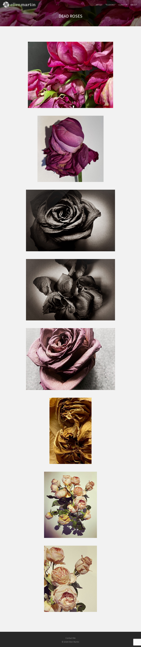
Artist (99, 4)
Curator (123, 4)
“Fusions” (110, 4)
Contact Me (70, 638)
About (133, 4)
